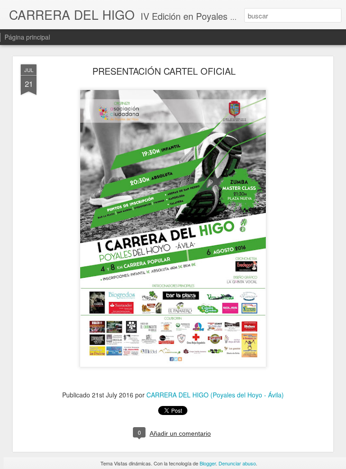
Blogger (208, 463)
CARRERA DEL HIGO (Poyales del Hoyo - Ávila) (215, 394)
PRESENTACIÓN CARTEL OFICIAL (164, 70)
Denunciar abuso (237, 463)
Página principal (27, 36)
